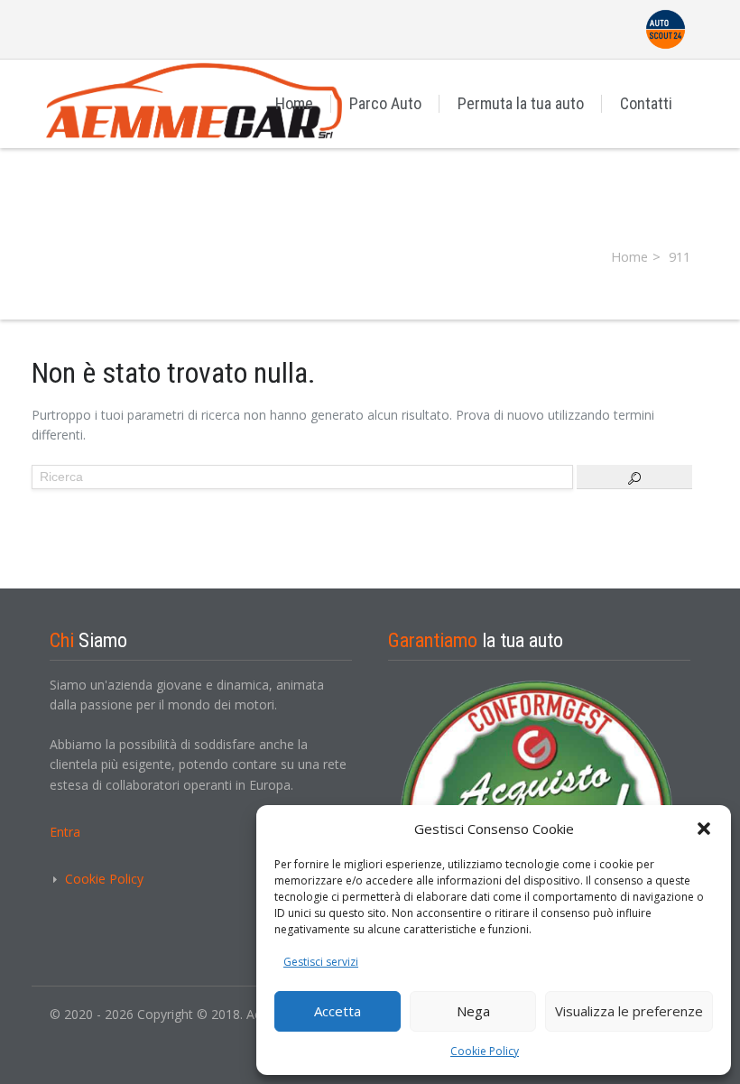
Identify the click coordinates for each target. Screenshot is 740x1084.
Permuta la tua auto (521, 103)
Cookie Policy (484, 1051)
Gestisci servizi (320, 961)
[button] (704, 829)
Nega (473, 1011)
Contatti (646, 103)
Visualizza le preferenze (629, 1011)
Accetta (337, 1011)
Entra (65, 831)
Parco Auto (385, 103)
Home (294, 103)
